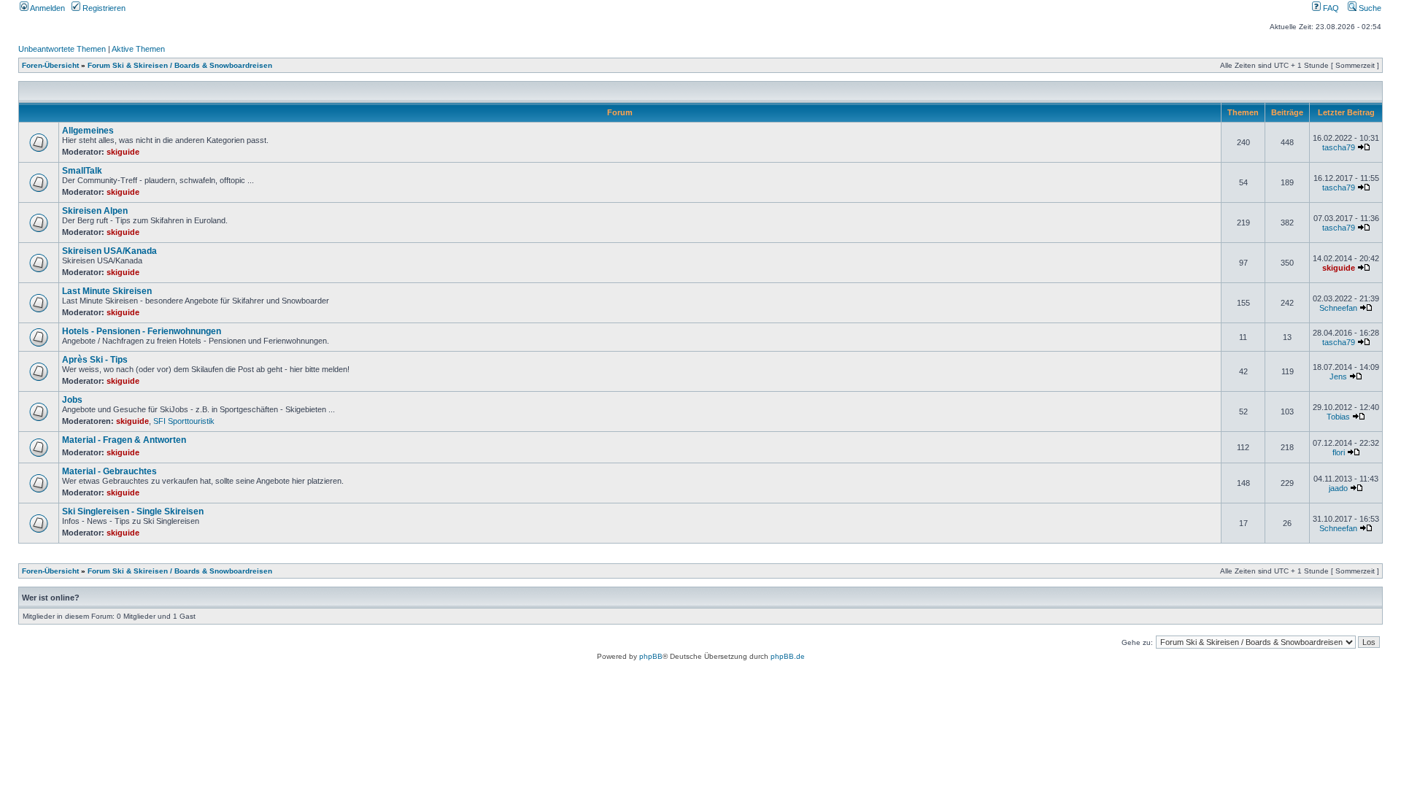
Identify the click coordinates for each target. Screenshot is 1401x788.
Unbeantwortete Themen (62, 49)
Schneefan (1338, 308)
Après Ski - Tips (95, 360)
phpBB (651, 656)
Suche (1368, 8)
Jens (1338, 376)
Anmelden (46, 8)
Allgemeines (88, 130)
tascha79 (1338, 147)
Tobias (1338, 416)
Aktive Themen (138, 49)
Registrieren (103, 8)
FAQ (1330, 8)
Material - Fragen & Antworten (124, 440)
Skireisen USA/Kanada (109, 251)
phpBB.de (788, 656)
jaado (1338, 488)
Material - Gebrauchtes (109, 471)
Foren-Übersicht (50, 65)
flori (1338, 452)
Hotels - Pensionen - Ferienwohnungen (141, 331)
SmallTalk (82, 171)
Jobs (72, 400)
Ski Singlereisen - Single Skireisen (133, 511)
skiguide (123, 151)
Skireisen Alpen (95, 211)
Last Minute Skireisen (107, 291)
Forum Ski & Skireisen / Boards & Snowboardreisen (180, 65)
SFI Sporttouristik (184, 421)
